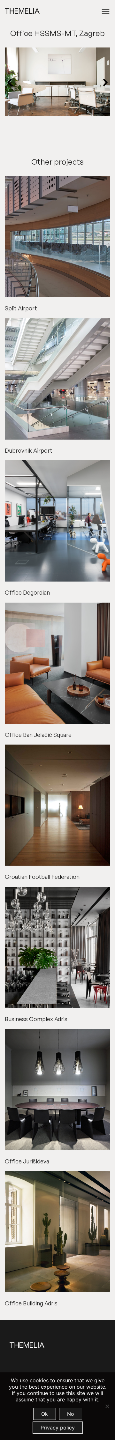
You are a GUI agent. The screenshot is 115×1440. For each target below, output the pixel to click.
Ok (44, 1414)
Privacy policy (58, 1427)
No (70, 1414)
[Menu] (105, 11)
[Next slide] (105, 82)
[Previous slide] (10, 82)
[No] (107, 1406)
